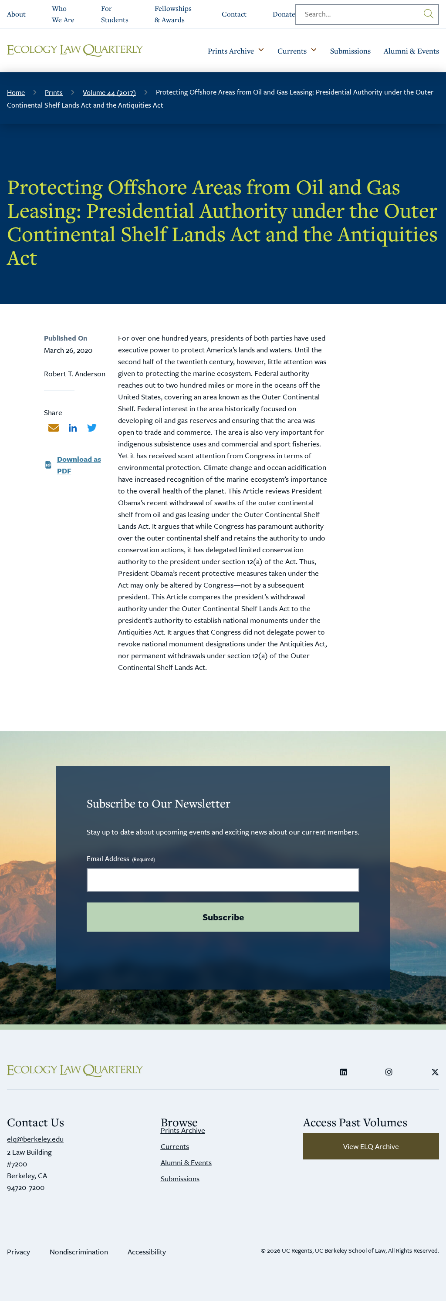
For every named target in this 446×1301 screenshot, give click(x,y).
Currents (175, 1146)
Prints (54, 92)
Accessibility (147, 1251)
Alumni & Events (186, 1162)
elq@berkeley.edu (35, 1138)
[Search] (428, 14)
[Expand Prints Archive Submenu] (260, 50)
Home (16, 92)
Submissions (180, 1178)
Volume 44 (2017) (109, 92)
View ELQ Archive (371, 1146)
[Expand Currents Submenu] (313, 50)
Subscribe (223, 916)
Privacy (18, 1251)
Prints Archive (183, 1130)
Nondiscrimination (79, 1251)
